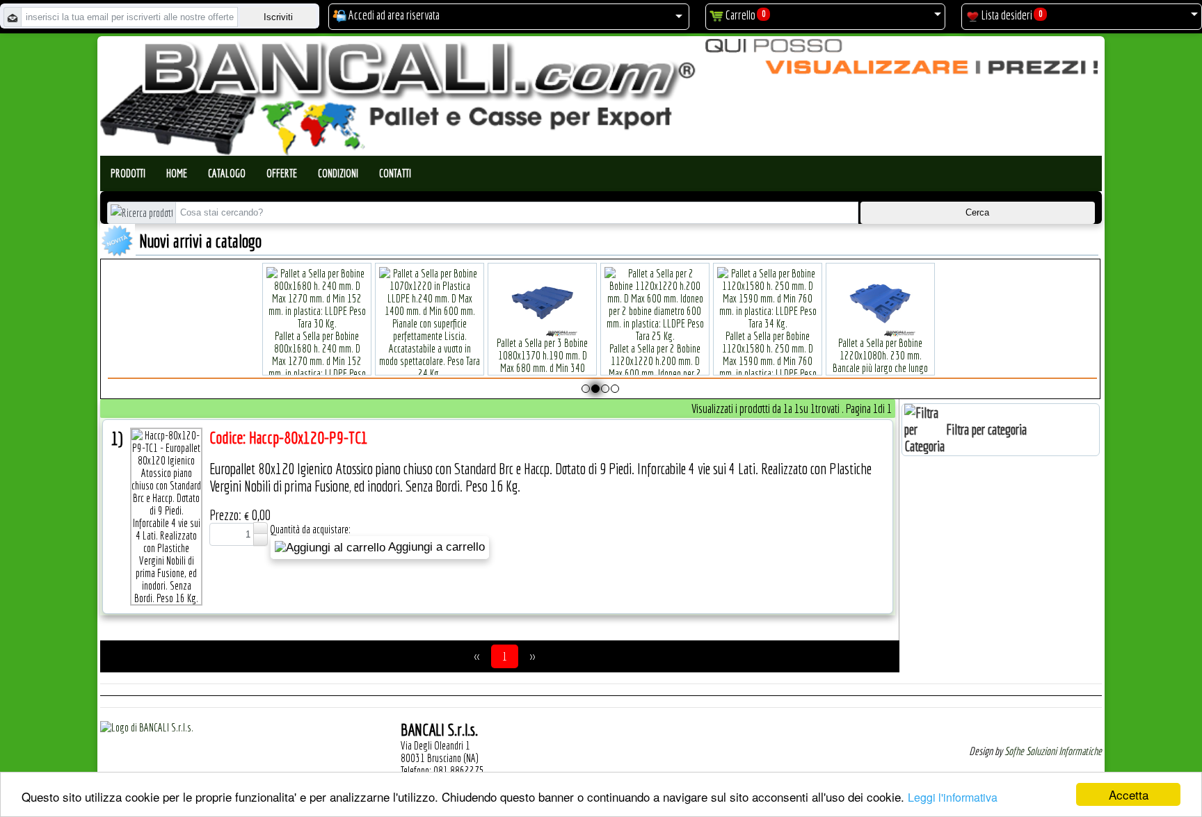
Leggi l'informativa (952, 797)
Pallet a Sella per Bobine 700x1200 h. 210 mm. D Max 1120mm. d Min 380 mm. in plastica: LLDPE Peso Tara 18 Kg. (681, 361)
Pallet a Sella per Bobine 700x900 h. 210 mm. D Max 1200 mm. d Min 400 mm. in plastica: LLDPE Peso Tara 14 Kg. (794, 368)
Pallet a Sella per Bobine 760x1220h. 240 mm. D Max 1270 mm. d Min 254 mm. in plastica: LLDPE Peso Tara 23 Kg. (907, 368)
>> (532, 656)
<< (477, 656)
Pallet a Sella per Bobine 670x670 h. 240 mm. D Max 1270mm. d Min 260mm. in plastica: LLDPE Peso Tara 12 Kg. (569, 368)
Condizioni (338, 173)
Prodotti (128, 173)
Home (176, 173)
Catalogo (227, 173)
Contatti (395, 173)
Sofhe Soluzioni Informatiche (1053, 751)
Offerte (281, 173)
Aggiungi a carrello (435, 546)
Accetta (1128, 794)
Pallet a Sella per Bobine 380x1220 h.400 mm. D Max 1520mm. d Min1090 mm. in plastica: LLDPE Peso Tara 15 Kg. (456, 361)
